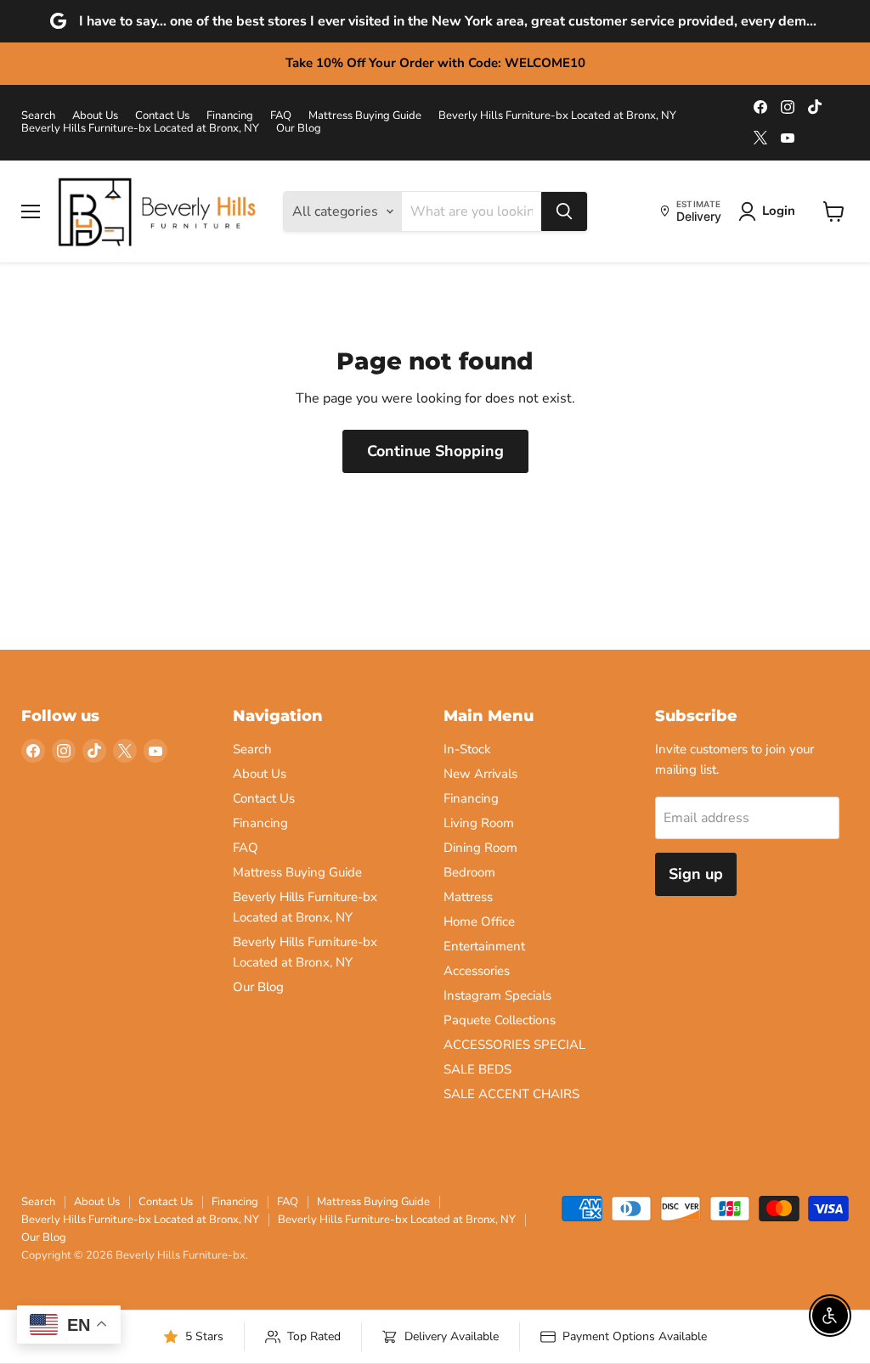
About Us (95, 116)
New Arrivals (480, 773)
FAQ (280, 116)
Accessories (476, 970)
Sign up (696, 874)
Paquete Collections (499, 1020)
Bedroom (469, 872)
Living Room (478, 822)
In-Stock (467, 749)
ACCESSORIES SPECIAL (514, 1044)
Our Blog (298, 128)
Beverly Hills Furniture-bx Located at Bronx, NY (557, 116)
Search (38, 116)
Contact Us (162, 116)
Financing (229, 116)
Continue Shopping (435, 451)
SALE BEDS (477, 1069)
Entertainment (484, 946)
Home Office (479, 921)
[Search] (564, 211)
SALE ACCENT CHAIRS (511, 1093)
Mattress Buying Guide (364, 116)
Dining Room (480, 847)
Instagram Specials (497, 995)
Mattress (468, 896)
